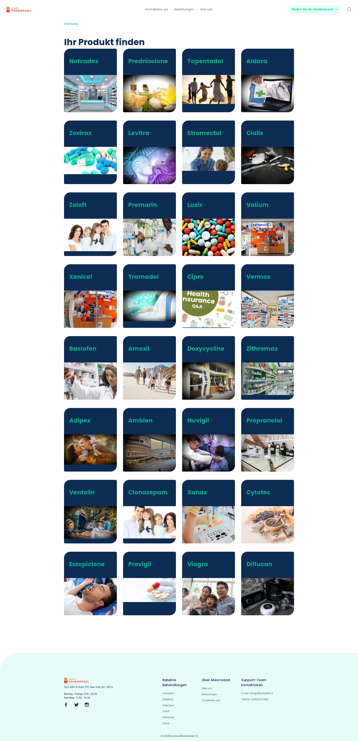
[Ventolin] (93, 522)
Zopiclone (168, 705)
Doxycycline (205, 349)
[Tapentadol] (211, 89)
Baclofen (82, 349)
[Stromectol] (211, 158)
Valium (257, 205)
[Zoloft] (93, 234)
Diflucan (259, 564)
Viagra (197, 564)
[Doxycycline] (211, 381)
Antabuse (168, 699)
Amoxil (139, 349)
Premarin (142, 205)
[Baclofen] (93, 391)
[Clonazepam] (152, 522)
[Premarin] (152, 237)
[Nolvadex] (93, 96)
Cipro (195, 277)
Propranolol (264, 420)
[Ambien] (152, 453)
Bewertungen (209, 694)
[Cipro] (211, 308)
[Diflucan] (270, 597)
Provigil (139, 564)
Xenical (80, 277)
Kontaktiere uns (211, 700)
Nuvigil (198, 420)
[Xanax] (211, 525)
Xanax (197, 492)
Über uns (207, 688)
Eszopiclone (87, 564)
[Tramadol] (152, 305)
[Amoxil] (152, 381)
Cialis (254, 133)
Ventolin (82, 492)
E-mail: (257, 693)
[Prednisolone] (152, 94)
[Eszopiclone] (93, 597)
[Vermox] (270, 309)
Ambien (140, 420)
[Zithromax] (270, 378)
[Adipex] (93, 449)
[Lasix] (211, 237)
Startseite (71, 24)
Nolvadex (83, 61)
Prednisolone (148, 61)
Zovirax (80, 133)
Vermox (258, 277)
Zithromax (262, 349)
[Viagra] (211, 597)
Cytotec (258, 492)
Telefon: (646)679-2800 (254, 699)
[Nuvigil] (211, 453)
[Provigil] (152, 589)
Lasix (194, 205)
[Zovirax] (93, 160)
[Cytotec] (270, 525)
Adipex (80, 420)
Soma (165, 723)
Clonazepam (148, 492)
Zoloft (78, 205)
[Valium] (270, 240)
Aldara (256, 61)
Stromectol (204, 133)
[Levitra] (152, 165)
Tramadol (143, 277)
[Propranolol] (270, 453)
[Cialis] (270, 165)
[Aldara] (270, 93)
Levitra (138, 133)
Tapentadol (205, 61)
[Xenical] (93, 312)
